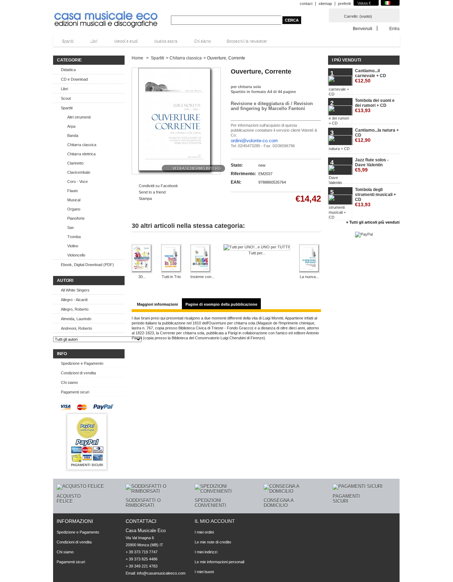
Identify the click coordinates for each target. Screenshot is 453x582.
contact (306, 3)
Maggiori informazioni (157, 304)
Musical (73, 200)
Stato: (237, 165)
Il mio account (215, 521)
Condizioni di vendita (78, 373)
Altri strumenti (79, 117)
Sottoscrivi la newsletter (246, 41)
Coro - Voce (77, 181)
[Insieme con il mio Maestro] (202, 259)
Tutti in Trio (171, 277)
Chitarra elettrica (81, 154)
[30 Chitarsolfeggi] (142, 259)
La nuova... (309, 277)
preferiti (344, 3)
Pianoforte (76, 218)
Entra (394, 28)
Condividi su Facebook (158, 186)
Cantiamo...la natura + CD (377, 135)
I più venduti (346, 60)
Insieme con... (202, 277)
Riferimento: (243, 173)
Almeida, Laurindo (76, 319)
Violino (72, 246)
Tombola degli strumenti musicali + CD (375, 197)
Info (62, 353)
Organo (73, 209)
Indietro (138, 242)
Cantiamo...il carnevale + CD (370, 75)
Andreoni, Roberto (76, 328)
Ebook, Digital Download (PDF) (87, 265)
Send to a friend (152, 192)
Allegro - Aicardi (74, 300)
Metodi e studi (122, 43)
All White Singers (75, 290)
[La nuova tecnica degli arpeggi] (309, 259)
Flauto (72, 191)
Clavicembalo (78, 172)
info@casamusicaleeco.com (161, 573)
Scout (66, 98)
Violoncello (76, 255)
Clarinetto (75, 163)
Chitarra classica (81, 145)
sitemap (325, 3)
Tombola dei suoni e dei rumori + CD (375, 105)
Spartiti (64, 43)
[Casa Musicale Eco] (106, 14)
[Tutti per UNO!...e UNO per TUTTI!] (256, 247)
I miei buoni (204, 572)
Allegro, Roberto (74, 309)
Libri (90, 43)
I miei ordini (204, 532)
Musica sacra (162, 43)
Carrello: (351, 16)
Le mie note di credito (213, 542)
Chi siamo (202, 41)
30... (142, 277)
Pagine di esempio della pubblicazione (221, 304)
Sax (70, 227)
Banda (72, 135)
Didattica (68, 70)
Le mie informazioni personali (219, 562)
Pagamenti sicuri (75, 392)
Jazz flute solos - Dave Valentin (372, 165)
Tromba (74, 237)
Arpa (71, 126)
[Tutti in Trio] (171, 259)
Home (137, 58)
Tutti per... (256, 253)
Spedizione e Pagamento (82, 363)
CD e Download (74, 79)
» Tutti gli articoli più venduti (373, 222)
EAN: (236, 182)
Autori (65, 280)
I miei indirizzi (206, 552)
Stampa (145, 198)
